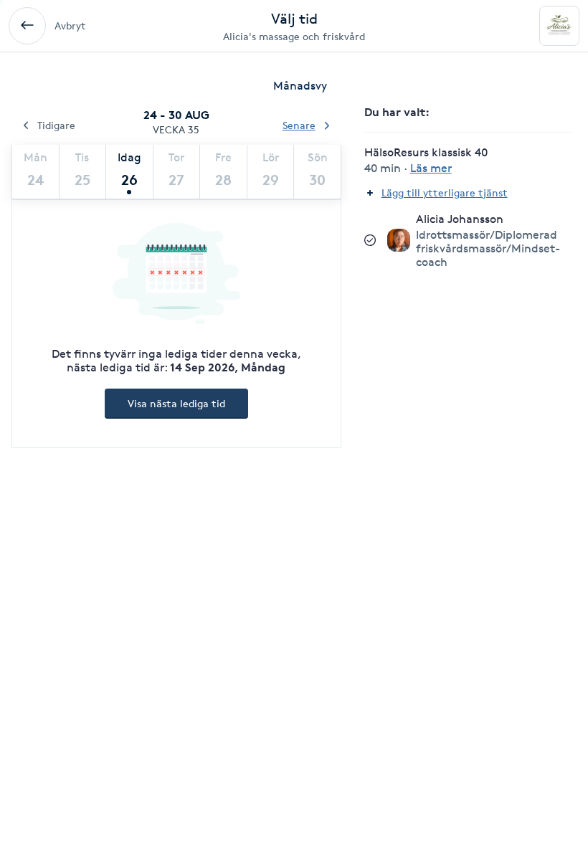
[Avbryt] (27, 25)
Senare (299, 125)
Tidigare (56, 125)
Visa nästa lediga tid (176, 403)
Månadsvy (300, 85)
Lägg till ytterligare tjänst (444, 192)
